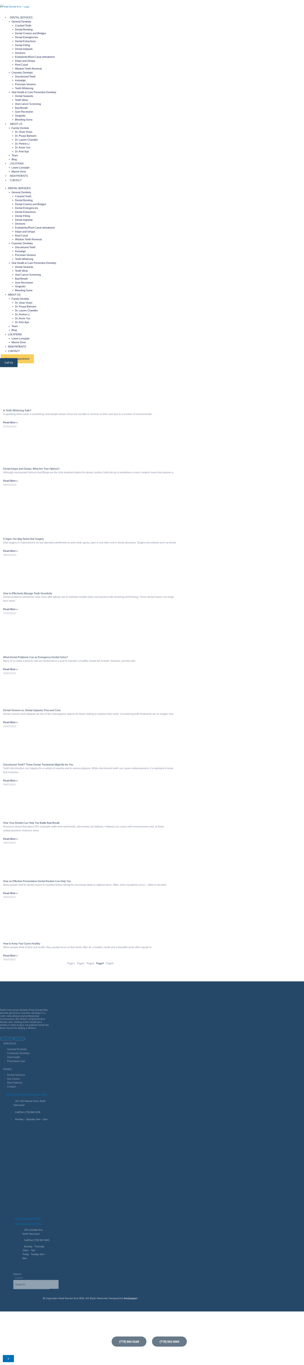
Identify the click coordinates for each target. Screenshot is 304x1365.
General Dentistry (21, 21)
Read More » (10, 422)
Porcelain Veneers (25, 84)
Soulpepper (130, 1298)
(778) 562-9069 (169, 1341)
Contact (16, 180)
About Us (16, 124)
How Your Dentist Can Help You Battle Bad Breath (31, 823)
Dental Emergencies (26, 37)
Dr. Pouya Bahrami (25, 135)
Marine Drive (19, 171)
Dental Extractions (25, 41)
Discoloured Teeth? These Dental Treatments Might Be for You (38, 764)
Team (15, 155)
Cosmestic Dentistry (18, 1053)
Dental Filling (22, 45)
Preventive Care (16, 1061)
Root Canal (21, 64)
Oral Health (13, 1057)
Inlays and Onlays (25, 61)
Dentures (20, 53)
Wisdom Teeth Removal (28, 68)
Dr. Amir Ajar (22, 151)
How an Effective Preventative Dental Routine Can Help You (37, 881)
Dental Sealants (24, 96)
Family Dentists (20, 128)
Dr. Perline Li (22, 143)
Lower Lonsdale (21, 167)
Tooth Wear (21, 100)
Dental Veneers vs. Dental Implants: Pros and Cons (32, 710)
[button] (9, 362)
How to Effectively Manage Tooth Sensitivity (27, 593)
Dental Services (21, 17)
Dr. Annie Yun (22, 147)
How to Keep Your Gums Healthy (21, 943)
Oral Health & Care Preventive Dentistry (34, 92)
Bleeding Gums (23, 119)
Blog (14, 159)
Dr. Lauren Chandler (26, 139)
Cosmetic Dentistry (22, 72)
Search (17, 1274)
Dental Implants (24, 49)
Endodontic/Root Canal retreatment (35, 57)
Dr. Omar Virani (23, 132)
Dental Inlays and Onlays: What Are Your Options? (31, 468)
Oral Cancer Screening (28, 104)
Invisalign (20, 80)
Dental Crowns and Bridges (30, 33)
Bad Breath (21, 108)
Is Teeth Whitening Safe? (17, 410)
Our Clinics (13, 1079)
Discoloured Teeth (25, 76)
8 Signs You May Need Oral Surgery (23, 539)
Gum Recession (24, 111)
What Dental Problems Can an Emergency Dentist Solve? (35, 657)
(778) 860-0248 (129, 1341)
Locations (17, 163)
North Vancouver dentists (14, 1010)
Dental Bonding (24, 29)
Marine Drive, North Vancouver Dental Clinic (31, 1094)
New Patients (19, 176)
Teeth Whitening (24, 88)
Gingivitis (20, 115)
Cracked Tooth (23, 25)
